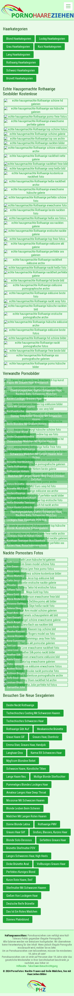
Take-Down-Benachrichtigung (43, 966)
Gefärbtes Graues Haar (53, 840)
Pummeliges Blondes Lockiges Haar (27, 784)
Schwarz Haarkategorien (20, 70)
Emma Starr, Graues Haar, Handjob (26, 744)
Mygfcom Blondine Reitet (20, 760)
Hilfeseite (21, 966)
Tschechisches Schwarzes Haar (25, 721)
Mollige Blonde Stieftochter (49, 776)
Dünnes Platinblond (17, 919)
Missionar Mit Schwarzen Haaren (25, 800)
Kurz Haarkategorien (49, 46)
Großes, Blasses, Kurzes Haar (50, 832)
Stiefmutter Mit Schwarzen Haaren (26, 887)
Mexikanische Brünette (50, 729)
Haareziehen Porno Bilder (37, 11)
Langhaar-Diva (14, 752)
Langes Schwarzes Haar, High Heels (27, 856)
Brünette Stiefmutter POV (20, 848)
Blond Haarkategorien (18, 38)
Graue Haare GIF (15, 737)
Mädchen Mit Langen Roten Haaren (26, 816)
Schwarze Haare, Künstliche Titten (26, 768)
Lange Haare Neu (16, 776)
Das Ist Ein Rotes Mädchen (21, 911)
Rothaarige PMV (47, 824)
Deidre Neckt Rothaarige (20, 705)
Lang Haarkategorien (18, 54)
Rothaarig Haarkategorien (21, 62)
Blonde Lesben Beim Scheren (23, 808)
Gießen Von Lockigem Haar (22, 895)
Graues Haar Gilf (15, 832)
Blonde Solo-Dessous (19, 840)
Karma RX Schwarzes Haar (46, 752)
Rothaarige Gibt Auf (17, 729)
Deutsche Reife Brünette (20, 903)
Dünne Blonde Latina (18, 824)
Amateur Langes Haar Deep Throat (26, 792)
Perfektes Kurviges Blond (20, 871)
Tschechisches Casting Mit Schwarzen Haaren (33, 713)
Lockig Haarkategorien (52, 38)
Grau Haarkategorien (18, 46)
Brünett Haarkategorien (19, 78)
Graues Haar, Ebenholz (46, 737)
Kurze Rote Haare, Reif (19, 879)
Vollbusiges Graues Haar (51, 864)
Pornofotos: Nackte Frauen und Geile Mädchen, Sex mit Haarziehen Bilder (37, 986)
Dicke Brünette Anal (17, 864)
